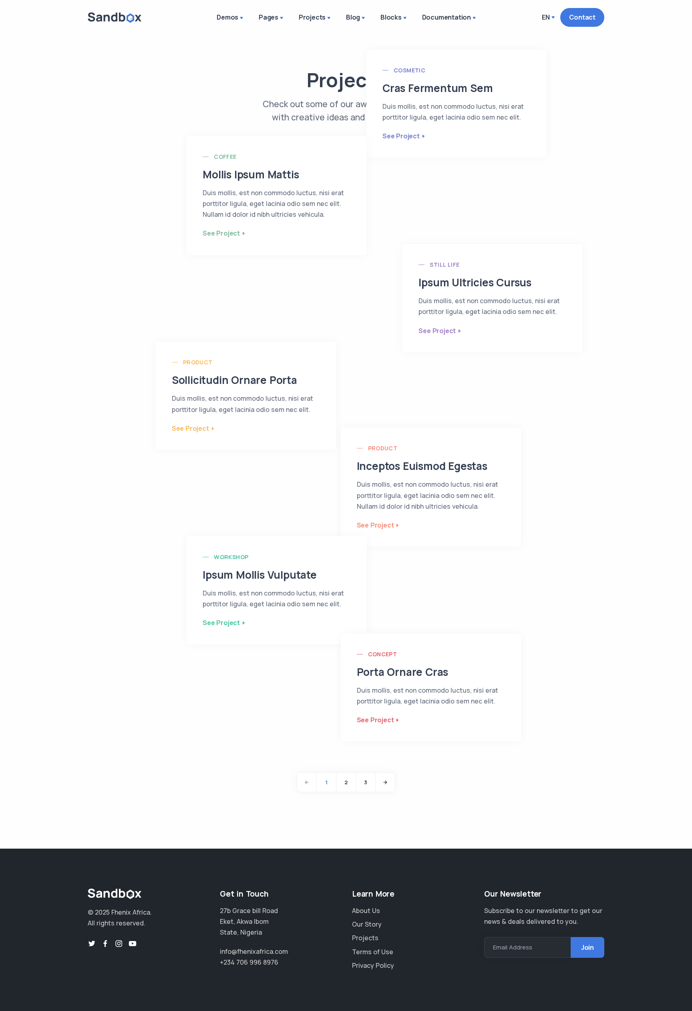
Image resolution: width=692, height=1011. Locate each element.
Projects (312, 17)
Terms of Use (372, 951)
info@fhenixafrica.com (254, 951)
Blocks (391, 17)
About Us (366, 910)
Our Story (367, 924)
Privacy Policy (373, 965)
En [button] (546, 17)
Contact (582, 17)
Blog (353, 17)
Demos (227, 17)
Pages (268, 17)
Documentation (446, 17)
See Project (401, 136)
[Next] (385, 782)
